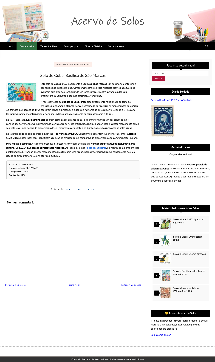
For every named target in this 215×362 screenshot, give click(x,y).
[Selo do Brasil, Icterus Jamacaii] (166, 258)
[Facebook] (179, 192)
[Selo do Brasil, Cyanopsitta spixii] (166, 241)
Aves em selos (27, 46)
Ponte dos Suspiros (95, 147)
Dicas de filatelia (93, 46)
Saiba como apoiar (161, 334)
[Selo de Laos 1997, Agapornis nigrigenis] (166, 224)
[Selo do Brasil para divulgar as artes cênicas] (166, 275)
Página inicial (73, 285)
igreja (80, 189)
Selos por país (71, 46)
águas (70, 189)
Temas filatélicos (49, 46)
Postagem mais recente (15, 285)
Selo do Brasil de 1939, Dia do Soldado (171, 100)
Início (10, 46)
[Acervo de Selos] (171, 188)
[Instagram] (154, 192)
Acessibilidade (136, 359)
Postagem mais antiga (131, 285)
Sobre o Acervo (116, 46)
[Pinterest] (162, 192)
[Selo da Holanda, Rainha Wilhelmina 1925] (166, 293)
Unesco (90, 189)
